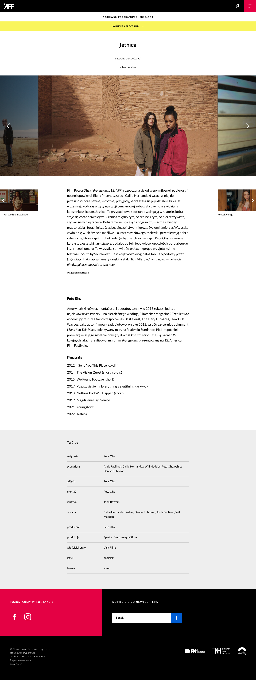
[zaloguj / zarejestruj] (238, 6)
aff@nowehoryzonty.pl (22, 652)
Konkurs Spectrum (126, 26)
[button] (247, 125)
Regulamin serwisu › (21, 660)
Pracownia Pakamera (33, 656)
